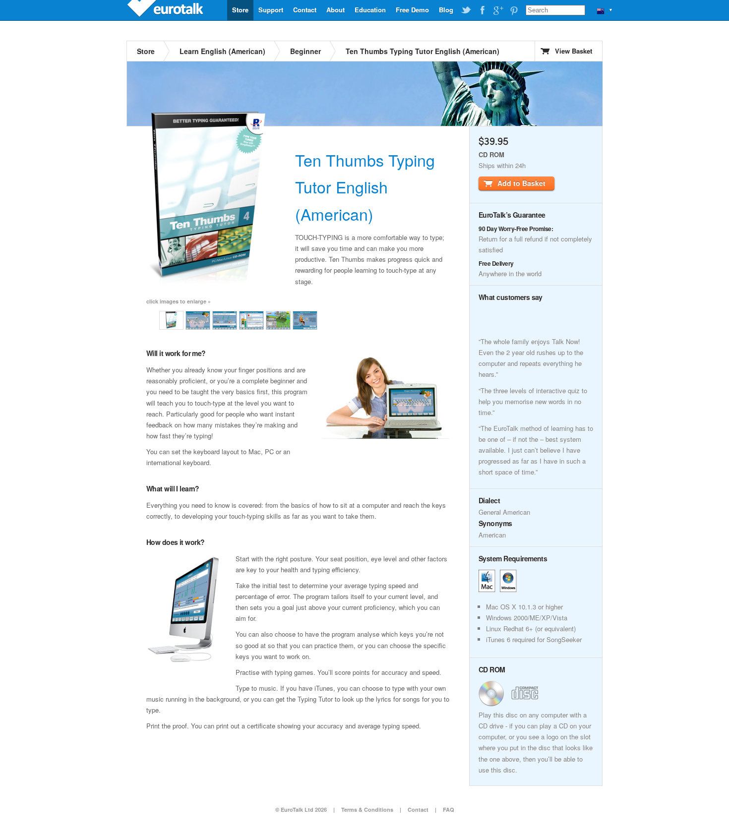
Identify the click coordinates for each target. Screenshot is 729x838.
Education (370, 9)
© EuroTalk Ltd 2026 (301, 809)
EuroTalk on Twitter (466, 10)
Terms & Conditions (367, 809)
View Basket (573, 51)
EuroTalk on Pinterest (514, 10)
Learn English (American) (222, 51)
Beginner (305, 51)
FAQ (448, 809)
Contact (304, 9)
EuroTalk (166, 10)
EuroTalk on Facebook (482, 10)
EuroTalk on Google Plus (498, 10)
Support (270, 9)
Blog (446, 9)
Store (240, 9)
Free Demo (412, 9)
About (335, 9)
